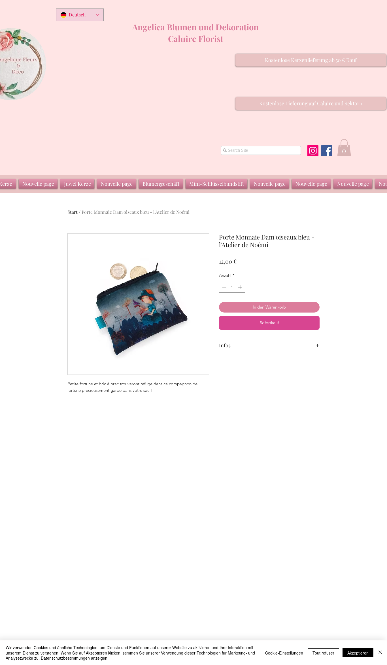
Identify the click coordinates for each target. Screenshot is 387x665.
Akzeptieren (358, 653)
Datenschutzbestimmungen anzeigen (74, 658)
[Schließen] (380, 652)
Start (72, 212)
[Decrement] (223, 287)
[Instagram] (312, 150)
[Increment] (240, 287)
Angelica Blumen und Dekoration (195, 27)
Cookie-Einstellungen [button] (284, 653)
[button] (310, 60)
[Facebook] (326, 150)
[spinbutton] (232, 287)
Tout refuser (323, 653)
